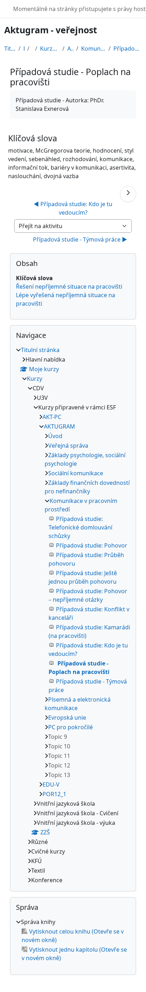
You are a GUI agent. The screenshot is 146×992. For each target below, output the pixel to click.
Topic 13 (59, 775)
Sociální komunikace (75, 473)
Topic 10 (59, 746)
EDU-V (51, 784)
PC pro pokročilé (70, 727)
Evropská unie (67, 717)
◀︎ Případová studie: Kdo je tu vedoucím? (74, 208)
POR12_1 (54, 794)
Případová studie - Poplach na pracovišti (127, 48)
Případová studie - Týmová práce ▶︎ (80, 239)
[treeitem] (73, 615)
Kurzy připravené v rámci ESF (50, 48)
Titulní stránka (10, 48)
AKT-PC (52, 417)
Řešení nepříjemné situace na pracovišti (69, 286)
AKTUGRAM (70, 48)
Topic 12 (59, 765)
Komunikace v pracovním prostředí (93, 48)
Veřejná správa (68, 445)
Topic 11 (59, 756)
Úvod (55, 436)
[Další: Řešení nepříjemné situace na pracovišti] (128, 194)
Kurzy (23, 48)
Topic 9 (57, 737)
